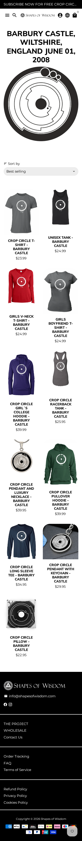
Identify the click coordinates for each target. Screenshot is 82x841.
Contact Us (13, 737)
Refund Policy (15, 789)
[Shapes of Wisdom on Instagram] (10, 704)
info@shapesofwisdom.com (30, 696)
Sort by (12, 163)
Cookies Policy (16, 802)
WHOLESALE (15, 730)
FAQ (7, 763)
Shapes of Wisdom (53, 819)
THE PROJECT (16, 724)
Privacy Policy (15, 795)
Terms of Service (17, 770)
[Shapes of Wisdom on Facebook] (5, 704)
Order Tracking (16, 756)
